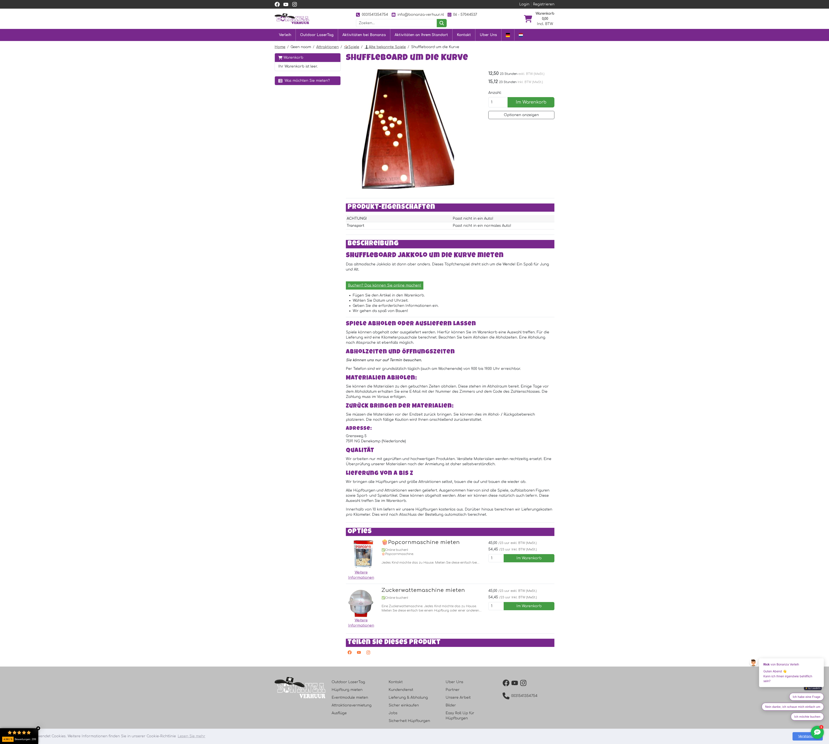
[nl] (520, 34)
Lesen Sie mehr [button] (191, 736)
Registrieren (543, 4)
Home (280, 47)
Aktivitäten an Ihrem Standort (421, 35)
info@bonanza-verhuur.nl (420, 15)
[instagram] (294, 4)
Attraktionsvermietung (352, 705)
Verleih (285, 35)
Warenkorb (292, 58)
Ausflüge (339, 713)
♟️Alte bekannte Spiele (385, 47)
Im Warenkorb (531, 102)
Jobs (393, 713)
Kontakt (464, 35)
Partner (453, 690)
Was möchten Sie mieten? (306, 81)
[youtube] (285, 4)
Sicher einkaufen (404, 705)
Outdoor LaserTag (317, 35)
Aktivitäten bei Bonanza (364, 35)
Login (524, 4)
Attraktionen (327, 47)
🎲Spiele (351, 47)
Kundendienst (401, 690)
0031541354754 (375, 15)
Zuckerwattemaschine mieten (423, 590)
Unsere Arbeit (458, 698)
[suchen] (441, 23)
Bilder (451, 705)
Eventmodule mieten (350, 698)
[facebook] (277, 4)
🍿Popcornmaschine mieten (420, 542)
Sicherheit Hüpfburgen (409, 721)
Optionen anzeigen (521, 115)
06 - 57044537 (465, 15)
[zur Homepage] (292, 18)
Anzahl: (495, 93)
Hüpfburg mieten (347, 690)
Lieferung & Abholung (408, 698)
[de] (508, 34)
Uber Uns (488, 35)
